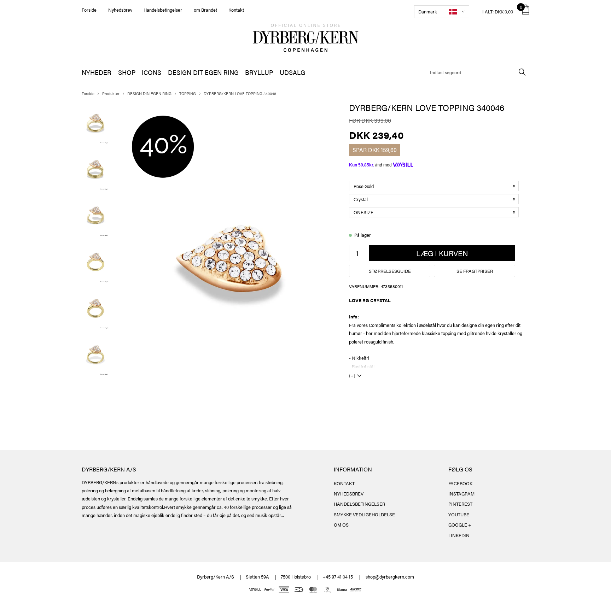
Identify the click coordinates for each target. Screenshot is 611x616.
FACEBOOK (460, 483)
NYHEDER (96, 72)
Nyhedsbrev (120, 9)
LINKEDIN (459, 535)
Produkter (111, 93)
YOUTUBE (458, 514)
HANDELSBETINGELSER (359, 503)
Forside (89, 9)
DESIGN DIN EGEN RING (149, 93)
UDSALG (292, 72)
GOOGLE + (459, 524)
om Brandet (205, 9)
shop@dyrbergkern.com (390, 576)
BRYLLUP (259, 72)
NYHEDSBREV (348, 493)
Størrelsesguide (390, 271)
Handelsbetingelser (163, 9)
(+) (352, 375)
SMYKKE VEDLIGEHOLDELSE (364, 514)
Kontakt (236, 9)
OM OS (341, 524)
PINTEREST (460, 503)
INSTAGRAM (461, 493)
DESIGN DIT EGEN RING (203, 72)
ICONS (151, 72)
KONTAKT (344, 483)
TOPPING (187, 93)
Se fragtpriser (474, 271)
